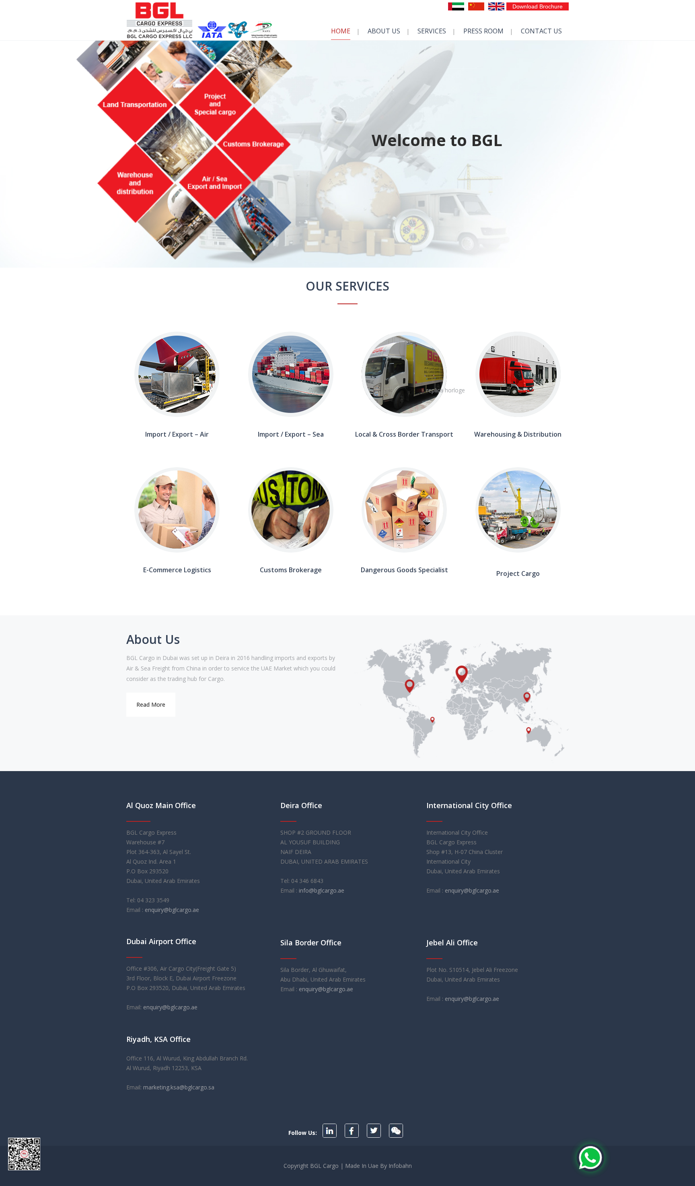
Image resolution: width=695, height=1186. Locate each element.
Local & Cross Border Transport (404, 434)
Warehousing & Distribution (517, 434)
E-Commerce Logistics (177, 569)
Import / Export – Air (177, 434)
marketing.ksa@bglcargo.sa (178, 1087)
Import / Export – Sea (291, 434)
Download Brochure (537, 6)
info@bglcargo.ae (321, 890)
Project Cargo (518, 573)
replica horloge (445, 390)
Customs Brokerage (291, 569)
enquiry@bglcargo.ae (172, 910)
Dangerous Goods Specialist (404, 569)
